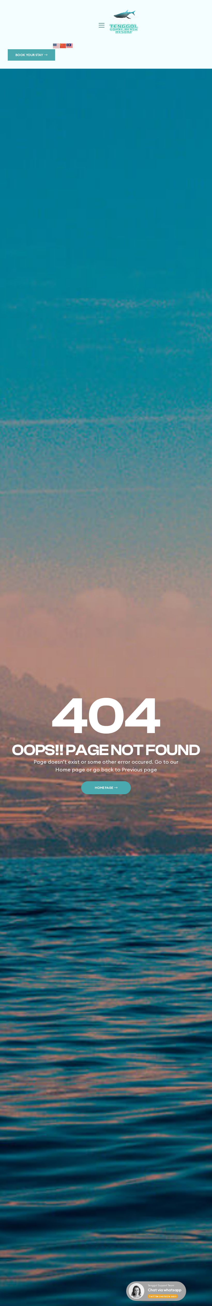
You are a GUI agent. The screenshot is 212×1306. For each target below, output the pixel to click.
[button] (31, 55)
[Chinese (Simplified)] (63, 45)
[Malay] (69, 45)
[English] (56, 45)
